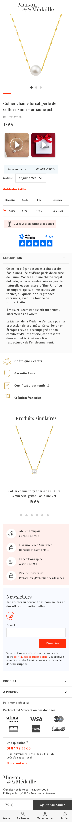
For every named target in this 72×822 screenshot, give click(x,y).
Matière (8, 178)
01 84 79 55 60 (19, 748)
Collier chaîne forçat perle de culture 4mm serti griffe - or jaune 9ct (34, 493)
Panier (65, 818)
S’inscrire (52, 643)
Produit (10, 681)
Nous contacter (18, 763)
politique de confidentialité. (31, 656)
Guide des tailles (15, 189)
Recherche (23, 818)
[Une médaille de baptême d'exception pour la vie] (19, 779)
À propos (10, 692)
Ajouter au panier (52, 805)
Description (12, 258)
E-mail (10, 625)
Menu (6, 816)
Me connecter (45, 818)
